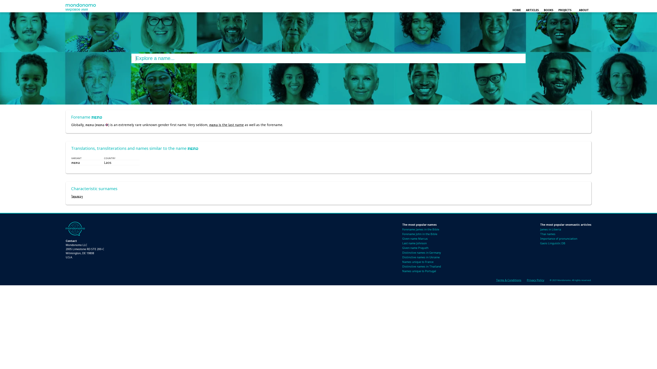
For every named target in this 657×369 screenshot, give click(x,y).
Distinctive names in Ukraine (421, 257)
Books (548, 10)
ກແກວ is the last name (226, 124)
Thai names (547, 234)
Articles (532, 10)
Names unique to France (418, 262)
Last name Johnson (414, 243)
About (584, 10)
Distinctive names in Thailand (421, 266)
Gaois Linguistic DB (552, 243)
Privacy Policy (535, 280)
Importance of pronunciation (558, 239)
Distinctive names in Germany (421, 253)
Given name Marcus (415, 239)
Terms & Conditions (508, 280)
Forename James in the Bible (420, 229)
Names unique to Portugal (419, 271)
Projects (564, 10)
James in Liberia (550, 229)
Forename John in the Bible (419, 234)
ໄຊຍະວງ (77, 196)
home (517, 10)
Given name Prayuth (415, 248)
